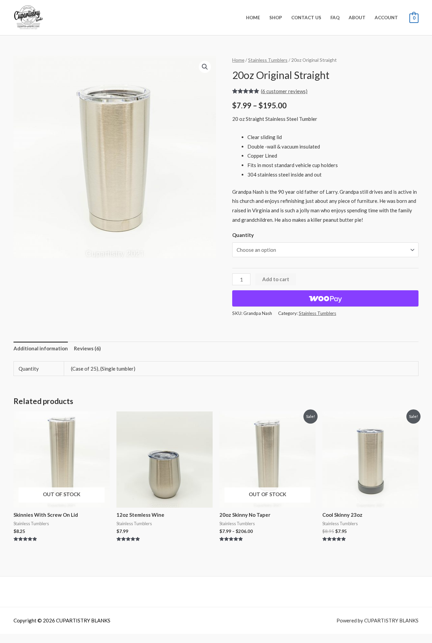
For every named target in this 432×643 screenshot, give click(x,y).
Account (386, 17)
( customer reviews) (284, 91)
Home (253, 17)
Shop (275, 17)
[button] (205, 67)
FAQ (335, 17)
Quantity (243, 235)
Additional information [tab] (41, 348)
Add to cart (275, 279)
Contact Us (306, 17)
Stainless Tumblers (268, 60)
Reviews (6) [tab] (87, 348)
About (357, 17)
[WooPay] (325, 298)
